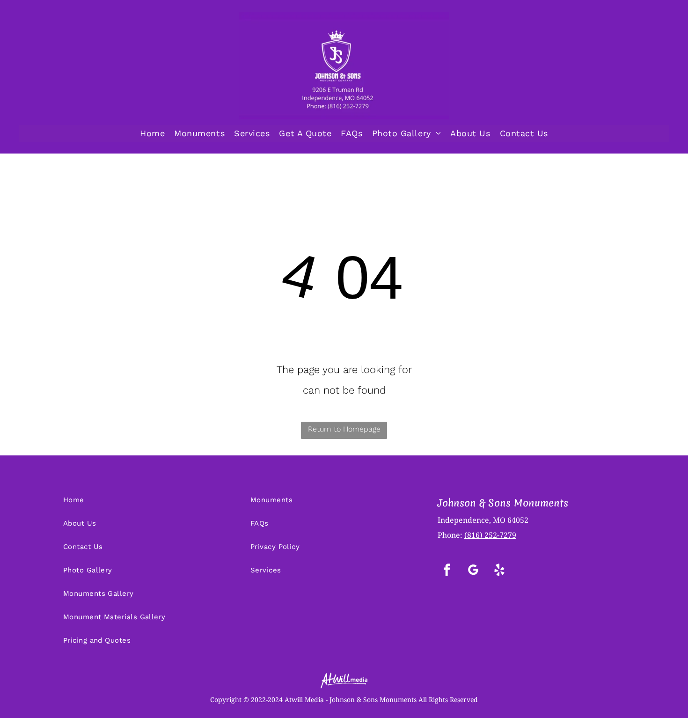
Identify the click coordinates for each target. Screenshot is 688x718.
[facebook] (447, 570)
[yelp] (499, 570)
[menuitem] (152, 133)
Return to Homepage (344, 429)
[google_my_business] (473, 570)
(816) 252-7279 (490, 535)
